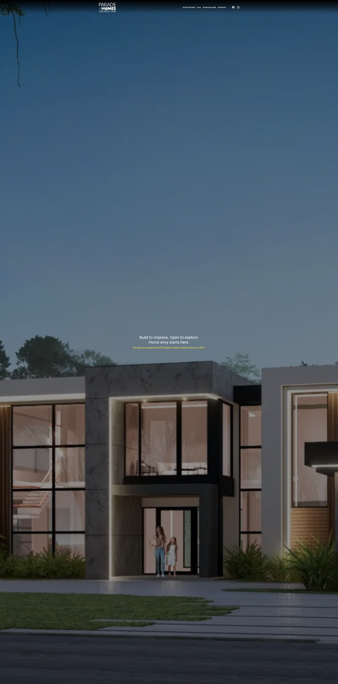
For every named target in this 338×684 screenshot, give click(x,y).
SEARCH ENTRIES (189, 7)
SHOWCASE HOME (209, 7)
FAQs (199, 7)
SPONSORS (222, 7)
